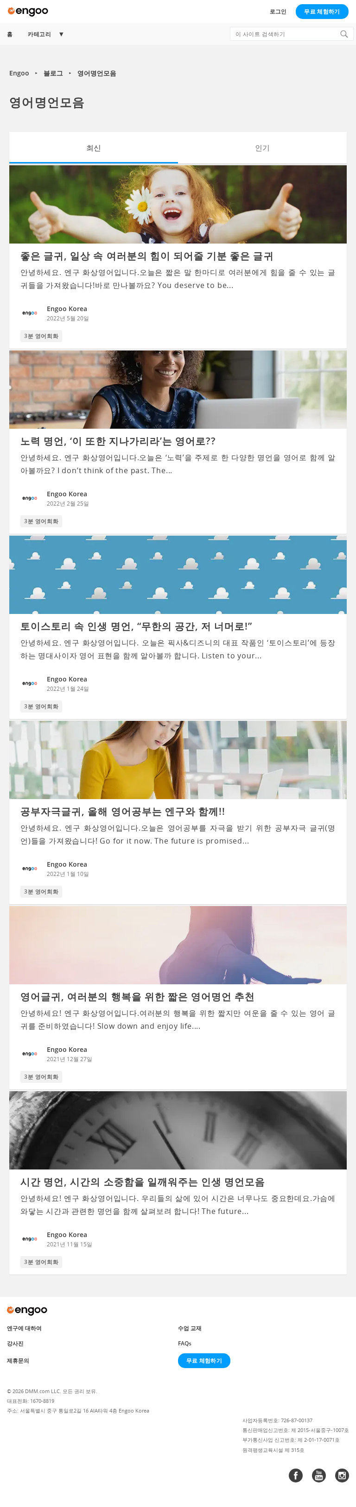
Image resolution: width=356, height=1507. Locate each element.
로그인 (278, 11)
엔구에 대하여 (24, 1328)
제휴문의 (18, 1360)
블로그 (53, 73)
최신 (93, 148)
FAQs (184, 1343)
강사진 (15, 1343)
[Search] (344, 34)
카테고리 (39, 34)
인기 (262, 148)
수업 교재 (190, 1328)
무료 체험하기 (322, 11)
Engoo (19, 73)
